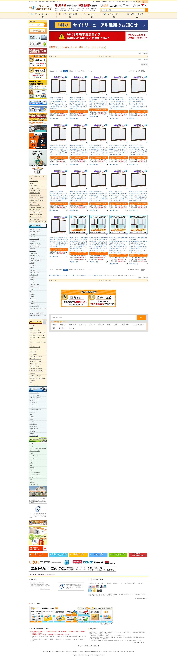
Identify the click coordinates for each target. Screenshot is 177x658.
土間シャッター (34, 301)
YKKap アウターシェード (37, 214)
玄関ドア (63, 8)
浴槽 (31, 414)
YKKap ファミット (35, 363)
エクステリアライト (35, 475)
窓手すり (32, 296)
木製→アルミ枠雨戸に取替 (37, 207)
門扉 (31, 465)
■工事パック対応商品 (35, 195)
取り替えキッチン (34, 400)
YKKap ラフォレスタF (36, 361)
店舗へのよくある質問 (58, 651)
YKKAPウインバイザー (36, 217)
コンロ (31, 407)
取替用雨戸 (33, 303)
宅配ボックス (33, 477)
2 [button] (144, 71)
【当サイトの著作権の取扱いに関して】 (88, 646)
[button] (147, 71)
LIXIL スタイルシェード (36, 212)
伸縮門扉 (32, 467)
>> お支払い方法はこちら (141, 598)
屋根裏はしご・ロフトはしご (37, 378)
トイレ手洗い (33, 424)
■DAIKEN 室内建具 (35, 193)
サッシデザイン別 (34, 239)
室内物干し (33, 380)
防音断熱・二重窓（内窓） (37, 200)
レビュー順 (89, 71)
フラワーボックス (34, 287)
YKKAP (100, 275)
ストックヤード (34, 455)
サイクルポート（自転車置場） (38, 448)
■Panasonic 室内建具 (36, 190)
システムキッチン (69, 10)
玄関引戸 (32, 263)
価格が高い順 (81, 71)
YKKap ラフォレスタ (35, 359)
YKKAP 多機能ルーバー (36, 219)
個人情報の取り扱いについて (92, 651)
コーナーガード (34, 385)
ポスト (31, 479)
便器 (87, 8)
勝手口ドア (80, 8)
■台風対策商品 (34, 202)
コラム (126, 651)
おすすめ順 (59, 71)
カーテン (32, 282)
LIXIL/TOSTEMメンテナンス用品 (38, 309)
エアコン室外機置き (35, 472)
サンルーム (33, 443)
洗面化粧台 (33, 431)
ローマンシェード (34, 284)
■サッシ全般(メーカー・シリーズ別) (38, 177)
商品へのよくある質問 (71, 651)
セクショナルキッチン (36, 397)
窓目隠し (32, 279)
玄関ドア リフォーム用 (36, 260)
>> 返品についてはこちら (139, 642)
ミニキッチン (33, 402)
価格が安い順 (72, 71)
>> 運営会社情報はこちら (44, 589)
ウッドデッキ (33, 458)
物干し (31, 291)
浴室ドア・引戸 (34, 275)
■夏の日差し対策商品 (35, 209)
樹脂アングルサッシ (35, 243)
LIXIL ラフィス (34, 349)
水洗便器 (32, 421)
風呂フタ (32, 417)
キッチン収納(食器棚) (35, 409)
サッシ (57, 8)
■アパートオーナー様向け (37, 197)
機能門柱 (32, 482)
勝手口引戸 (33, 267)
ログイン (111, 5)
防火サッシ (33, 251)
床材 (31, 383)
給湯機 (31, 419)
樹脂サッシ (33, 248)
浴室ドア (78, 10)
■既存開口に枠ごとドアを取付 (38, 221)
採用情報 (131, 651)
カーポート (85, 10)
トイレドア (33, 325)
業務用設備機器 (34, 436)
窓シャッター (33, 299)
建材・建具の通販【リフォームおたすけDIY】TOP (63, 275)
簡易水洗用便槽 (34, 428)
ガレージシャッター (35, 451)
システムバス (33, 412)
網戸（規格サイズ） (35, 231)
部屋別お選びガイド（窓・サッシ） (38, 316)
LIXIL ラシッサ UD (35, 347)
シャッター (93, 10)
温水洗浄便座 (33, 426)
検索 (146, 9)
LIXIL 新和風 (33, 354)
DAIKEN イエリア (34, 366)
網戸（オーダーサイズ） (36, 229)
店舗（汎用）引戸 (34, 272)
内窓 (61, 10)
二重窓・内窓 (33, 236)
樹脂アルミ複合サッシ (36, 246)
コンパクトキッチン (35, 395)
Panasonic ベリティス (36, 356)
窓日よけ (32, 289)
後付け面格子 (33, 234)
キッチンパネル (34, 405)
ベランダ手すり (34, 484)
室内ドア (93, 8)
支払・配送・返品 (118, 651)
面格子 (57, 10)
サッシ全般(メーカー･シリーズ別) (87, 275)
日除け (31, 460)
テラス (31, 453)
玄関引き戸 (72, 8)
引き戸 (31, 328)
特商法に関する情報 (106, 651)
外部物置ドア (33, 277)
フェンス (32, 470)
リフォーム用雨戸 (34, 306)
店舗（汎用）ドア (34, 270)
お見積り (32, 433)
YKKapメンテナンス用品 (36, 313)
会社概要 (81, 651)
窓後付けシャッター (35, 205)
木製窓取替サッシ (34, 255)
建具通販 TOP (47, 651)
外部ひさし (33, 294)
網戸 (116, 324)
